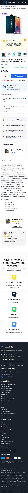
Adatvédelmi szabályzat (6, 429)
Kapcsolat (3, 433)
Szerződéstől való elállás (7, 441)
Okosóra (3, 407)
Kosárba (20, 76)
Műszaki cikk (4, 405)
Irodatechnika (4, 403)
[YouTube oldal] (14, 450)
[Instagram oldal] (6, 450)
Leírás (3, 160)
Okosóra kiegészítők (6, 390)
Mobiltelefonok (4, 409)
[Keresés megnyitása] (19, 2)
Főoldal (3, 6)
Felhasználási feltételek (6, 431)
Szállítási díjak (10, 89)
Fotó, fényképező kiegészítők (8, 413)
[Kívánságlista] (22, 2)
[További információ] (25, 40)
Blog (2, 435)
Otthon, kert (4, 415)
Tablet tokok (4, 394)
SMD (6, 64)
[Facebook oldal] (2, 450)
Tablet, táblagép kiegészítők (7, 398)
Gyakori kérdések (5, 437)
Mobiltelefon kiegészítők (7, 388)
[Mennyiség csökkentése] (2, 76)
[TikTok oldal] (10, 450)
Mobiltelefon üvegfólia (11, 6)
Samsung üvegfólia (5, 8)
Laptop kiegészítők (5, 392)
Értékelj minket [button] (17, 226)
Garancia (3, 439)
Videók (9, 160)
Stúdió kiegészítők (5, 411)
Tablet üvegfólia (5, 396)
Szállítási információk (6, 424)
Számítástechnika (5, 400)
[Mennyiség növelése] (9, 76)
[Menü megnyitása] (2, 2)
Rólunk (2, 422)
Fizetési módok (4, 426)
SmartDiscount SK (5, 443)
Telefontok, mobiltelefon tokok (8, 384)
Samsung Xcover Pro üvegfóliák (19, 8)
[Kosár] (25, 2)
